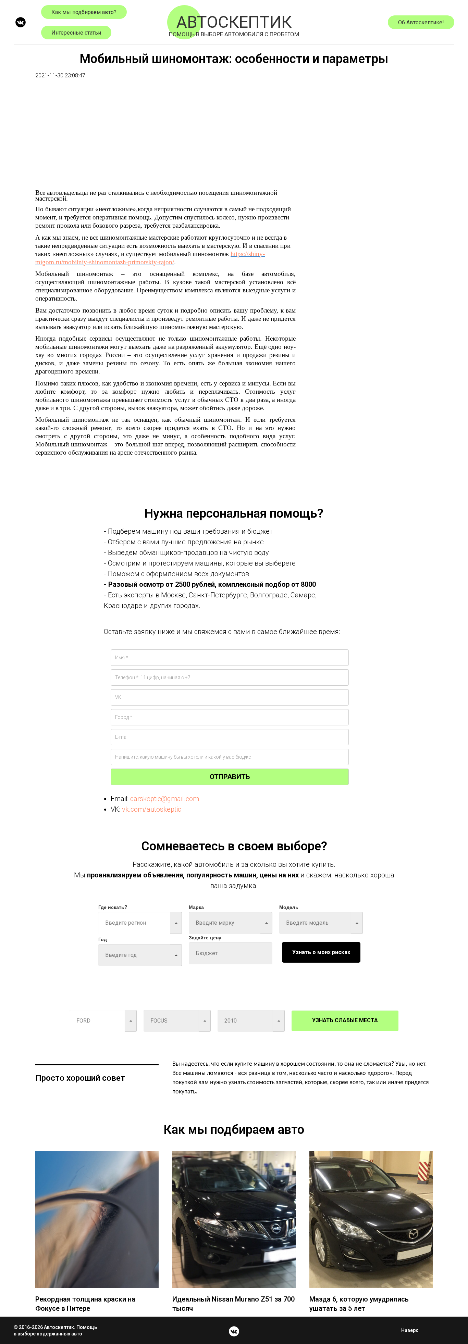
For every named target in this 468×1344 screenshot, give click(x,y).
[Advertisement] (165, 142)
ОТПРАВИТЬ (230, 777)
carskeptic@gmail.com (164, 799)
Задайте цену (205, 937)
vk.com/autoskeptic (151, 809)
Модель (288, 906)
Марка (196, 906)
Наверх (409, 1330)
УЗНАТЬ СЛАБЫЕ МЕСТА (345, 1020)
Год (102, 939)
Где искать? (112, 906)
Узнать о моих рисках (321, 952)
